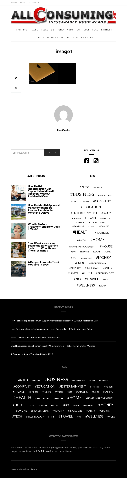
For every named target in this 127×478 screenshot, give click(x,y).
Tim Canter (63, 130)
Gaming (105, 226)
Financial (81, 222)
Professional (99, 263)
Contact (34, 2)
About (23, 2)
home (99, 239)
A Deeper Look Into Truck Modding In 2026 (43, 263)
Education (87, 37)
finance (91, 218)
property (75, 268)
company (103, 201)
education (92, 207)
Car (74, 201)
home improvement (83, 246)
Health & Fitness (102, 30)
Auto (70, 30)
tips (78, 279)
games (92, 226)
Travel (34, 30)
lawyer (85, 252)
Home (14, 2)
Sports (39, 37)
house (107, 246)
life (108, 251)
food (103, 222)
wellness (87, 285)
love (74, 258)
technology (105, 273)
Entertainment (56, 37)
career (85, 201)
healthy (82, 240)
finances (105, 218)
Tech (78, 30)
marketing (87, 258)
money (104, 257)
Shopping (21, 30)
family (107, 213)
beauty (98, 188)
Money (60, 30)
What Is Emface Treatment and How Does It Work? (44, 227)
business (83, 194)
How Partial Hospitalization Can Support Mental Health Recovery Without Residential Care (41, 191)
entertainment (84, 213)
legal (97, 251)
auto (85, 187)
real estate (92, 268)
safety (108, 268)
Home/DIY (72, 37)
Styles (44, 30)
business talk (105, 195)
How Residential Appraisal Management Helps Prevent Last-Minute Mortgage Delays (43, 209)
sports (73, 273)
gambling (79, 226)
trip (105, 279)
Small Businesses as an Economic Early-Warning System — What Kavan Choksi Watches (43, 247)
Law (74, 252)
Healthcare (102, 233)
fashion (77, 218)
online (80, 263)
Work (103, 285)
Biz (52, 30)
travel (93, 279)
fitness (93, 222)
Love (87, 30)
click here (44, 451)
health (83, 232)
